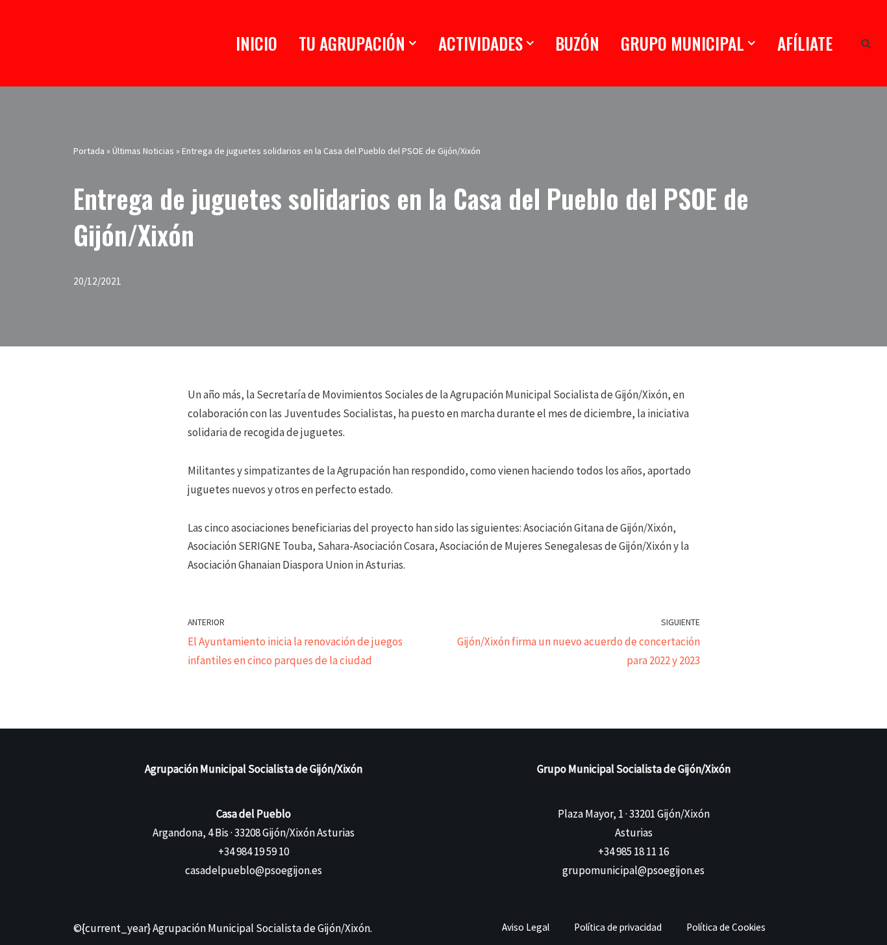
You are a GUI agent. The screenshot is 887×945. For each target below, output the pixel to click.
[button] (412, 43)
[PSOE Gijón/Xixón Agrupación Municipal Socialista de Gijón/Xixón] (75, 43)
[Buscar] (866, 43)
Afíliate (804, 43)
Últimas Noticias (143, 151)
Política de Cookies (726, 927)
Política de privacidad (618, 927)
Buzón (577, 43)
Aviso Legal (525, 927)
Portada (89, 151)
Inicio (256, 43)
